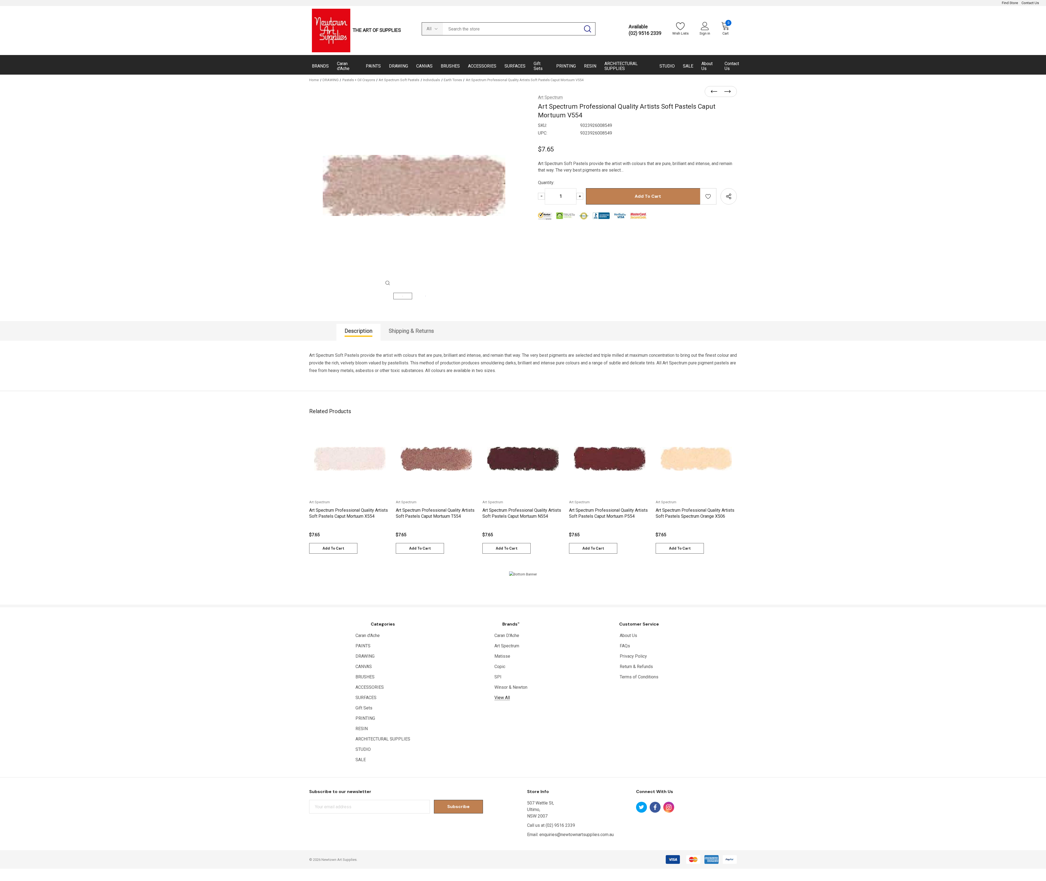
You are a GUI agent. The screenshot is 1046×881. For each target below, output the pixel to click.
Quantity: (546, 182)
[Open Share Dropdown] (728, 196)
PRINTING (365, 718)
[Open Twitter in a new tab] (641, 807)
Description (358, 331)
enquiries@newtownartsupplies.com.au (576, 834)
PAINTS (362, 645)
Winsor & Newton (510, 687)
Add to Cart (333, 548)
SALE (360, 759)
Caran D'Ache (506, 635)
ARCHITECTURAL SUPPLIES (382, 739)
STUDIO (363, 749)
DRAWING (365, 656)
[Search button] (587, 29)
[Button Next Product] (726, 91)
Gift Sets (363, 708)
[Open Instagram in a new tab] (668, 807)
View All (502, 697)
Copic (499, 666)
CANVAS (363, 666)
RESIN (361, 728)
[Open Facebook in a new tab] (655, 807)
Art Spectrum (506, 645)
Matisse (502, 656)
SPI (497, 676)
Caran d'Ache (367, 635)
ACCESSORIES (369, 687)
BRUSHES (365, 676)
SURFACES (365, 697)
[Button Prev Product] (715, 91)
